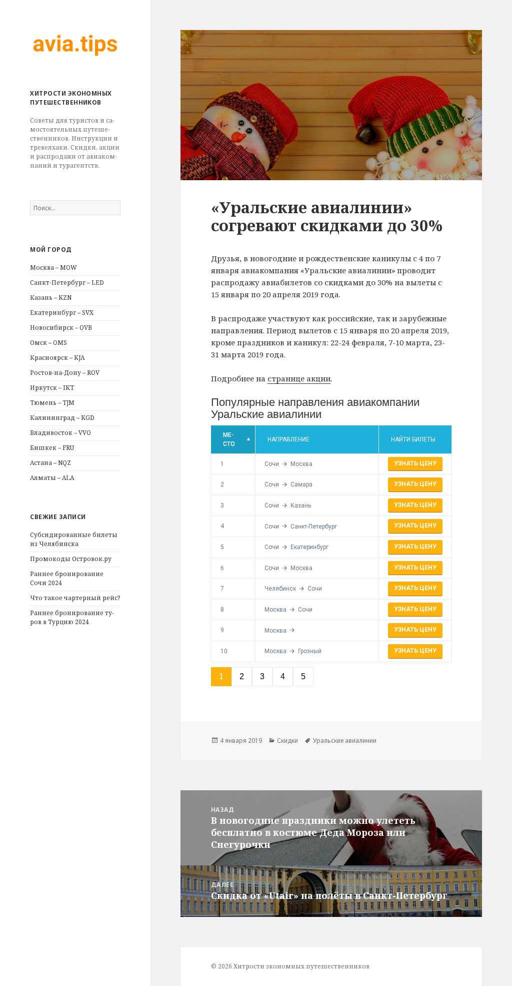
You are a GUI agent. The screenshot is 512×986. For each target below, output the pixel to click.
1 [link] (221, 676)
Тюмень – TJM (52, 402)
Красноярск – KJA (57, 357)
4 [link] (282, 676)
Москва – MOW (53, 267)
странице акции (299, 378)
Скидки (287, 740)
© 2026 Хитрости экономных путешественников (290, 966)
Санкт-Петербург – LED (67, 282)
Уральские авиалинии (344, 740)
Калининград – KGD (62, 417)
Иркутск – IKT (52, 387)
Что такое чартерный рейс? (75, 598)
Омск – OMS (48, 342)
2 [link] (242, 676)
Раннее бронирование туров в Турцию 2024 (72, 617)
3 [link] (262, 676)
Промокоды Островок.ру (71, 559)
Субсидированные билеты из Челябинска (74, 539)
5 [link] (303, 676)
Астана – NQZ (50, 462)
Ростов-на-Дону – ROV (65, 372)
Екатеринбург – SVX (62, 312)
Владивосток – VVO (60, 432)
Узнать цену (415, 463)
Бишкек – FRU (52, 447)
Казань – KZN (51, 297)
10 (224, 651)
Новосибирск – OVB (61, 327)
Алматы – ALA (52, 477)
